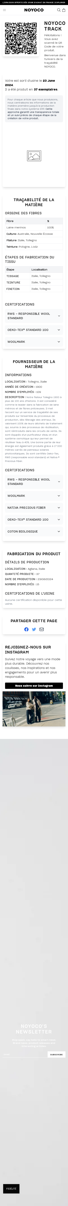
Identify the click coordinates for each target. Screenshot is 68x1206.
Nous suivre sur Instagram (34, 685)
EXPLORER (60, 2)
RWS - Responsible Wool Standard (29, 315)
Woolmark (16, 341)
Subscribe (56, 1054)
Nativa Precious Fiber (27, 507)
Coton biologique (23, 531)
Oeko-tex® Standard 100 (28, 330)
